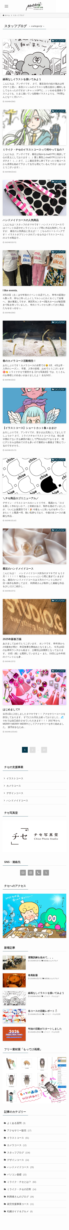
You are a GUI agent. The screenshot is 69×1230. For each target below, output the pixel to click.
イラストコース (14, 778)
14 (44, 749)
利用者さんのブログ (20, 1196)
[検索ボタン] (62, 6)
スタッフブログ (18, 1152)
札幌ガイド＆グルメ (20, 1211)
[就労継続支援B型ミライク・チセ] (34, 6)
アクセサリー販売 (19, 1130)
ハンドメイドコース (17, 800)
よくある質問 (16, 1123)
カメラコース (13, 785)
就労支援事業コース (20, 1204)
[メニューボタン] (6, 6)
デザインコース (14, 793)
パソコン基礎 (16, 1174)
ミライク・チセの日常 (21, 1189)
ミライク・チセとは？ (21, 1181)
